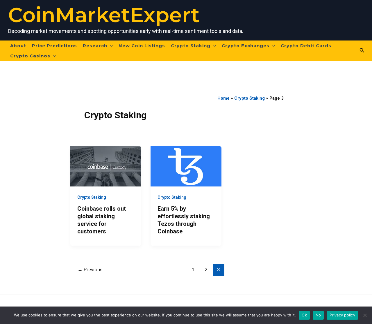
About (18, 45)
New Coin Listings (142, 45)
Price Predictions (54, 45)
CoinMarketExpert (104, 14)
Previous (90, 269)
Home (223, 98)
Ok (304, 315)
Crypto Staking (190, 45)
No (318, 315)
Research (95, 45)
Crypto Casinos (30, 56)
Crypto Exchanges (245, 45)
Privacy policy (342, 315)
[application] (110, 45)
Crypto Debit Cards (306, 45)
